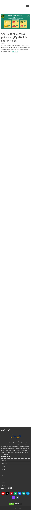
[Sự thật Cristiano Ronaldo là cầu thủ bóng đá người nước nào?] (15, 64)
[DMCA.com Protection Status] (15, 503)
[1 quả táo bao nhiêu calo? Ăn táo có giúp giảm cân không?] (15, 142)
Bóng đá (4, 76)
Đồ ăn (3, 197)
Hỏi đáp (3, 115)
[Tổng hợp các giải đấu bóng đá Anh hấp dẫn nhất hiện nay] (15, 310)
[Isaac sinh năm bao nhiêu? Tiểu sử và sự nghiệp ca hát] (15, 268)
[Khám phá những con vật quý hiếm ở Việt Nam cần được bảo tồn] (15, 228)
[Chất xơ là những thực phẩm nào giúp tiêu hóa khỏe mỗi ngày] (15, 21)
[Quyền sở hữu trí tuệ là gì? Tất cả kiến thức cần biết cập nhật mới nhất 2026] (15, 354)
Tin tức (3, 239)
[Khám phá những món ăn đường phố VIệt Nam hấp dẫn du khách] (15, 186)
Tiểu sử (3, 279)
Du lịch (3, 469)
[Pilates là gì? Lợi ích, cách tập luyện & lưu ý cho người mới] (15, 103)
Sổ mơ (3, 479)
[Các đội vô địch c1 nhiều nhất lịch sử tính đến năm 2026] (15, 394)
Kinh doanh (5, 364)
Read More (15, 52)
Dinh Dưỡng (5, 31)
